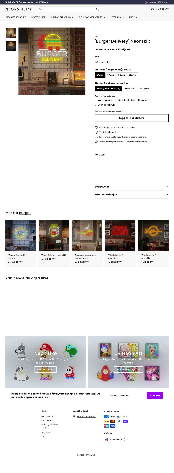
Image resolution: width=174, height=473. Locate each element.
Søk (43, 436)
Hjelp (132, 17)
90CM (121, 75)
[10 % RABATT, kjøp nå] (128, 362)
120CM (133, 75)
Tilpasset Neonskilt (15, 17)
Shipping (98, 111)
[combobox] (69, 9)
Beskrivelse (102, 186)
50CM (99, 75)
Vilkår (43, 428)
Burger (25, 212)
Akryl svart (146, 88)
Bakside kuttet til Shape (132, 100)
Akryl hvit (130, 88)
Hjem (97, 36)
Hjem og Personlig (61, 17)
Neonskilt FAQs (48, 416)
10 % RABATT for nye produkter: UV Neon (26, 2)
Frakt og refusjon (106, 194)
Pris (97, 56)
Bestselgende (38, 17)
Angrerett (46, 432)
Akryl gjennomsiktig (108, 88)
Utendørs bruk (106, 104)
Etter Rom (116, 17)
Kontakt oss (47, 420)
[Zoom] (51, 61)
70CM (110, 75)
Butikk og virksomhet (91, 17)
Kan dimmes (105, 100)
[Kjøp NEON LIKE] (45, 362)
